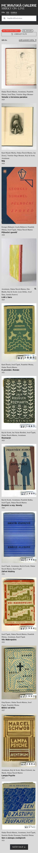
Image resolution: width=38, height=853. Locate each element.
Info (7, 12)
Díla (3, 12)
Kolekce (14, 12)
